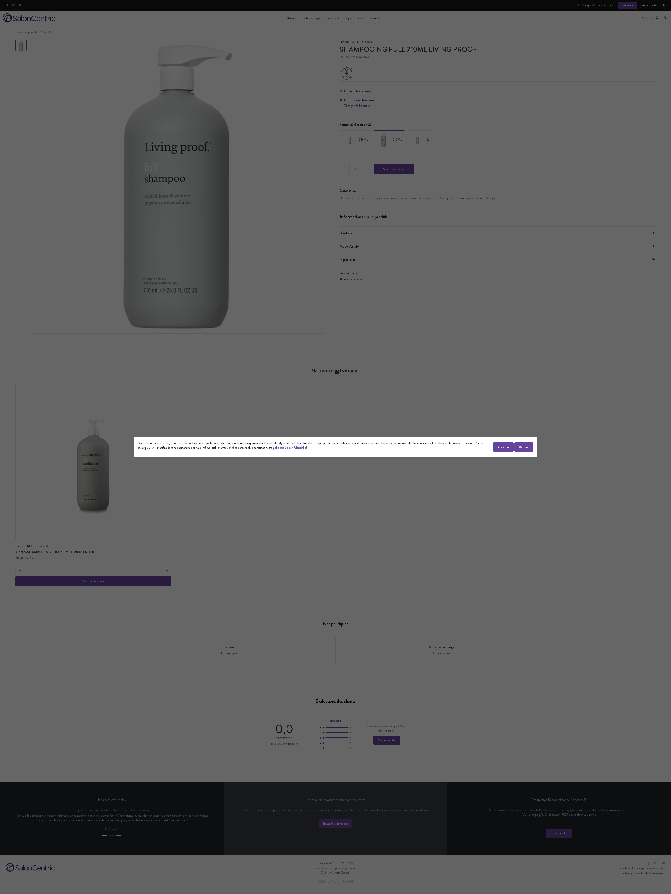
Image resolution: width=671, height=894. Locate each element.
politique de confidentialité (290, 447)
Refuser (524, 447)
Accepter (503, 447)
